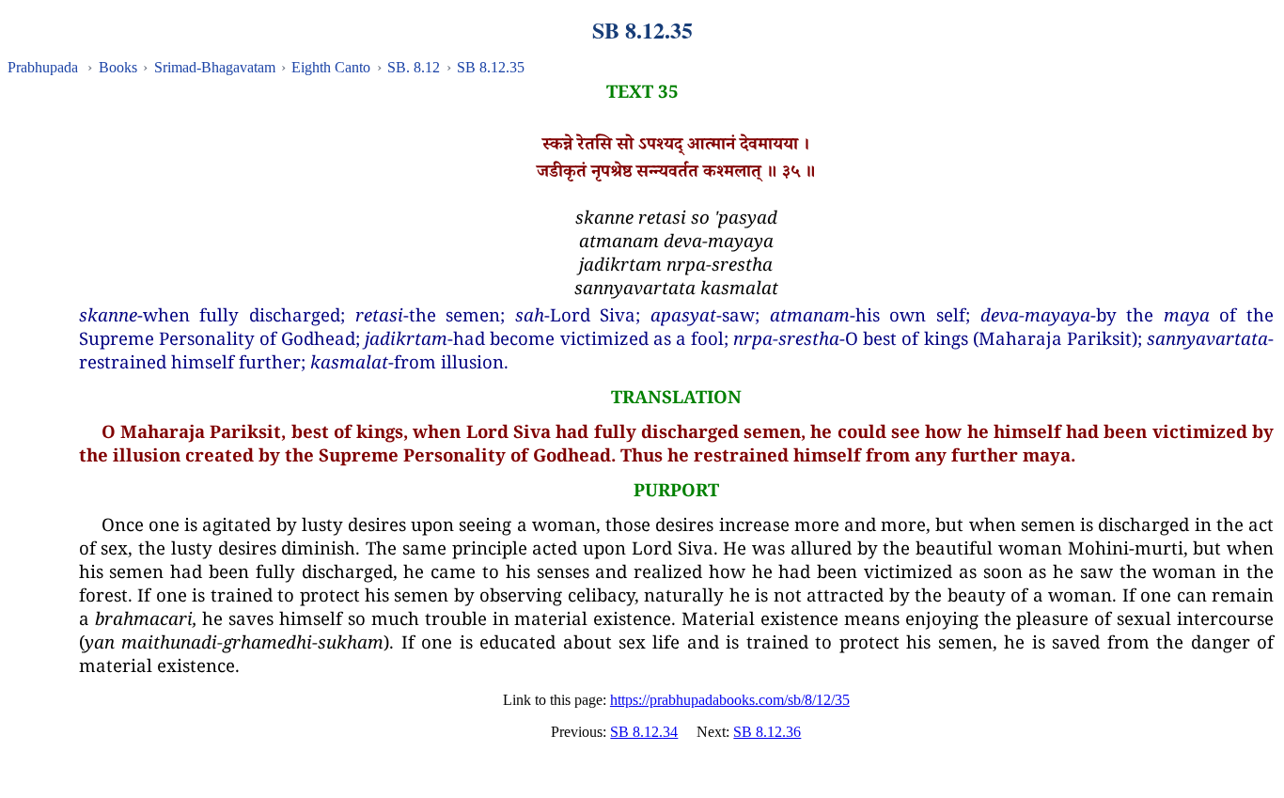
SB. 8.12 (413, 67)
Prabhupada (43, 67)
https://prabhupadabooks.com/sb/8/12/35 (730, 700)
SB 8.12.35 (491, 67)
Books (118, 67)
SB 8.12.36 (767, 732)
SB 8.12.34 (644, 732)
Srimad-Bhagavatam (214, 67)
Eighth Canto (330, 67)
